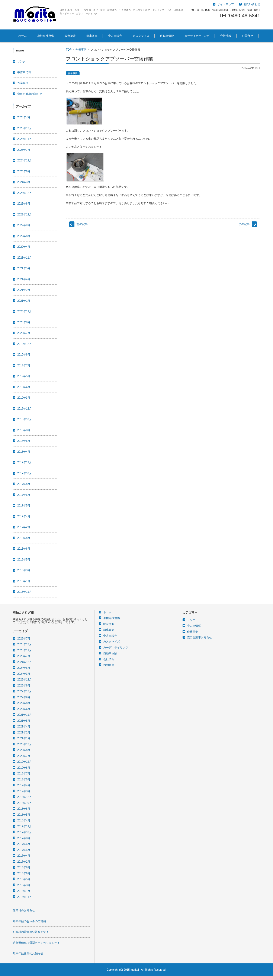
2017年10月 (24, 473)
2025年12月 (24, 128)
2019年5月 (23, 376)
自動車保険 (167, 35)
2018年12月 (24, 408)
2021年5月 (23, 268)
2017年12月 (24, 462)
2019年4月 (23, 387)
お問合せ (247, 35)
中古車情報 (24, 72)
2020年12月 (24, 311)
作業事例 (81, 49)
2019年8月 (23, 354)
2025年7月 (23, 149)
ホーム (22, 35)
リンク (21, 61)
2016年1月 (23, 581)
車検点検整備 (45, 35)
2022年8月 (23, 236)
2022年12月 (24, 214)
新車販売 (91, 35)
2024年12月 (24, 160)
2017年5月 (23, 505)
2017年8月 (23, 484)
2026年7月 (23, 117)
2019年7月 (23, 365)
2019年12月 (24, 343)
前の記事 (82, 224)
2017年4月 (23, 516)
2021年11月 (24, 257)
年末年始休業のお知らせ (28, 953)
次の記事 (244, 224)
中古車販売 (115, 35)
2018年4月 (23, 451)
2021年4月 (23, 279)
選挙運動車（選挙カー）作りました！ (36, 942)
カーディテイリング (115, 647)
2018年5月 (23, 440)
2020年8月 (23, 322)
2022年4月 (23, 246)
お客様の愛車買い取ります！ (31, 932)
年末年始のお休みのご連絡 (29, 921)
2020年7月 (23, 333)
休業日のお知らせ (24, 910)
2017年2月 (23, 527)
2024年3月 (23, 182)
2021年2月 (23, 289)
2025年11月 (24, 138)
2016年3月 (23, 570)
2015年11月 (24, 591)
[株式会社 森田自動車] (35, 14)
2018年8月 (23, 430)
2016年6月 (23, 548)
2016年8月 (23, 538)
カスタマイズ (141, 35)
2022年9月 (23, 225)
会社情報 (225, 35)
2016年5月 (23, 559)
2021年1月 (23, 300)
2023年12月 (24, 193)
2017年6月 (23, 494)
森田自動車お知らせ (29, 93)
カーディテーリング (196, 35)
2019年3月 (23, 397)
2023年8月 (23, 203)
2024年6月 (23, 171)
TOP (69, 49)
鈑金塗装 (70, 35)
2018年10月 (24, 419)
